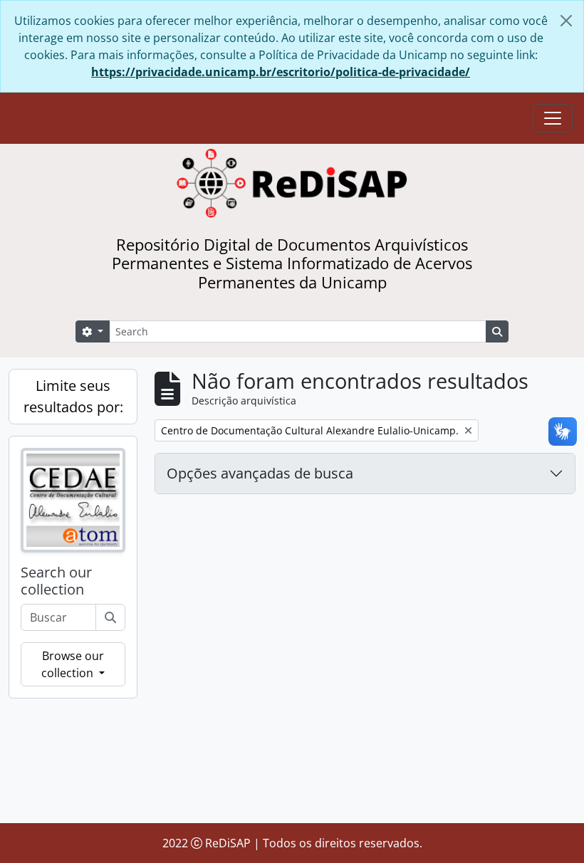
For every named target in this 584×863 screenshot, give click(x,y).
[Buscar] (110, 617)
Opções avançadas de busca (260, 473)
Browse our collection (72, 664)
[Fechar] (566, 21)
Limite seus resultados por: (73, 396)
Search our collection (56, 581)
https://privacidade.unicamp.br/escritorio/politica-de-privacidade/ (280, 72)
